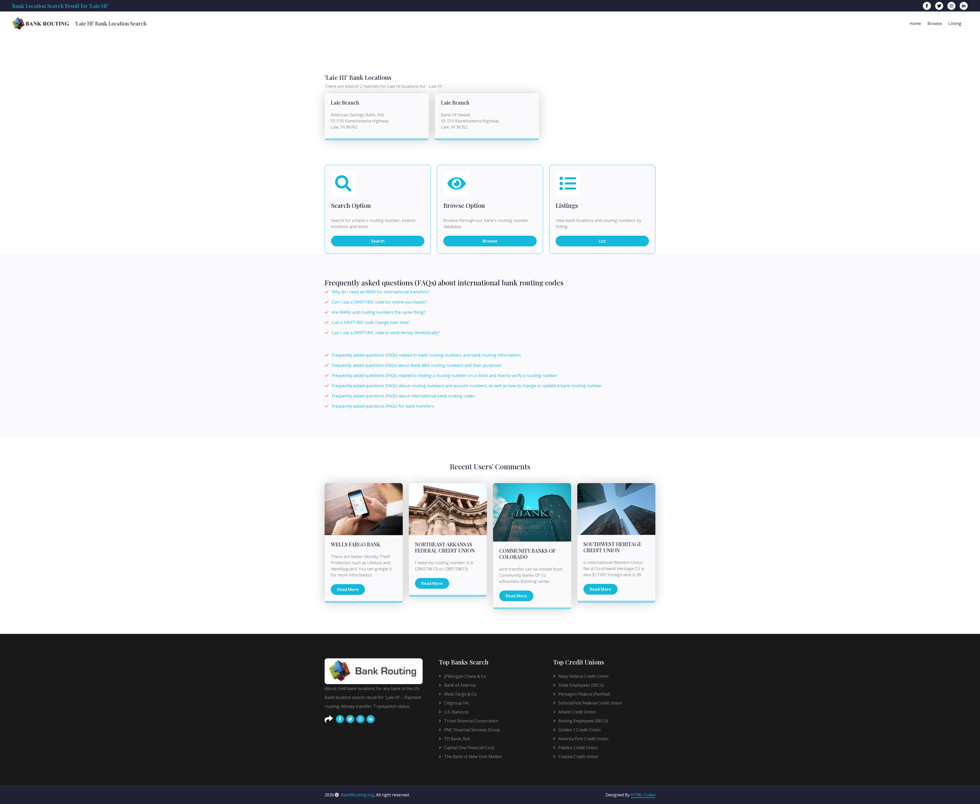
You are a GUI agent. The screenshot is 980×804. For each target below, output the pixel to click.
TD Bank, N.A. (456, 739)
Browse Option (464, 205)
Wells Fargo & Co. (460, 694)
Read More (348, 589)
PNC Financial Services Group (471, 730)
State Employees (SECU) (580, 685)
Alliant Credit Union (576, 712)
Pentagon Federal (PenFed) (583, 694)
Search (378, 241)
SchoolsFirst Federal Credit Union (589, 703)
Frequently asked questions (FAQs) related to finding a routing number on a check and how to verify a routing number (444, 375)
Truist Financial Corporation (470, 721)
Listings (567, 205)
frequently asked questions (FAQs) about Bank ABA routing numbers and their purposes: (417, 365)
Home (915, 23)
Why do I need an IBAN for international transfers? (380, 292)
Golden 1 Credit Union (579, 730)
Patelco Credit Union (577, 747)
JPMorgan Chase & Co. (465, 676)
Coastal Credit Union (577, 756)
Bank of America (459, 685)
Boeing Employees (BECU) (582, 721)
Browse (934, 23)
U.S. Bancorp (455, 712)
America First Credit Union (582, 739)
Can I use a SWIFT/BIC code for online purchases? (379, 302)
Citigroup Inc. (456, 703)
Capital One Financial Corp (468, 747)
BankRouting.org (357, 795)
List (602, 241)
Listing (954, 23)
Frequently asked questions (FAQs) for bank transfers (383, 406)
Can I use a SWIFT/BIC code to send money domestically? (386, 332)
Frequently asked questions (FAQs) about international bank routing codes (403, 396)
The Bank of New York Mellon (472, 756)
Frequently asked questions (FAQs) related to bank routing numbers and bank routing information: (426, 355)
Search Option (351, 205)
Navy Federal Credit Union (582, 676)
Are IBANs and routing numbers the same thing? (378, 312)
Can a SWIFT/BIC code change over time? (371, 322)
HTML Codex (643, 795)
